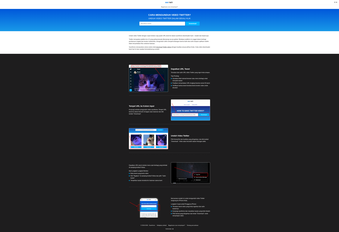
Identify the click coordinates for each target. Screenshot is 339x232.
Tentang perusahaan (192, 225)
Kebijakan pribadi (161, 225)
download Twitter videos (163, 47)
